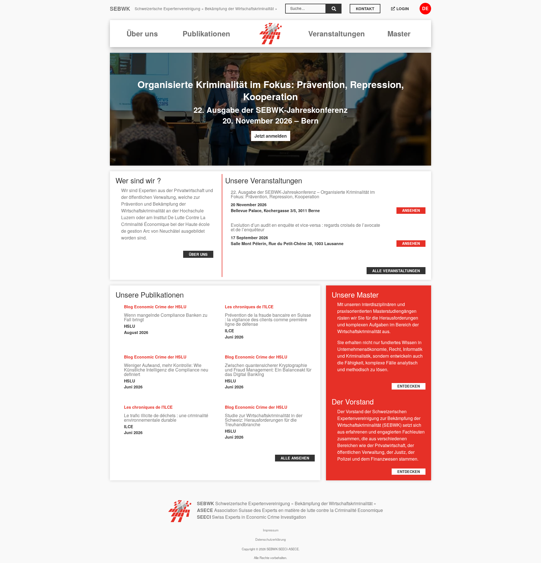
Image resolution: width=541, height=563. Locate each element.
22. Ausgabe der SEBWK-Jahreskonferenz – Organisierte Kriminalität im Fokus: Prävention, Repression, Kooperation (303, 194)
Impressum (270, 530)
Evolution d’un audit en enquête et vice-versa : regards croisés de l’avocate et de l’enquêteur (305, 227)
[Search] (334, 9)
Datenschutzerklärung (270, 539)
